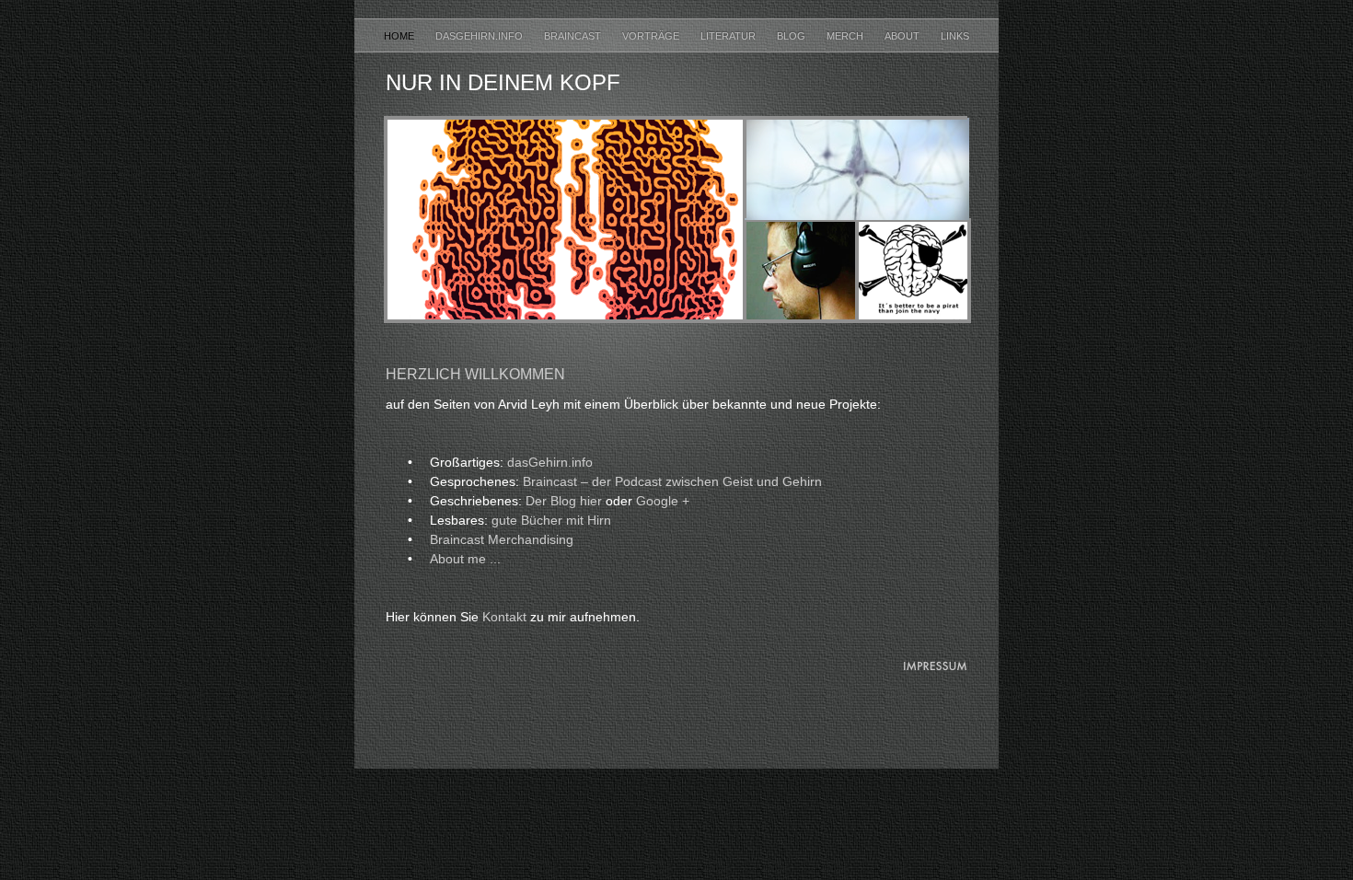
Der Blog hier (564, 500)
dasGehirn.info (480, 35)
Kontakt (504, 616)
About (903, 35)
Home (400, 35)
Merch (846, 35)
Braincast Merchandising (501, 539)
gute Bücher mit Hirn (551, 520)
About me (465, 558)
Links (955, 35)
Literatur (729, 35)
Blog (792, 35)
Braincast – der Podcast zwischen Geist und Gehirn (672, 481)
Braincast (574, 35)
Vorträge (652, 35)
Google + (662, 500)
